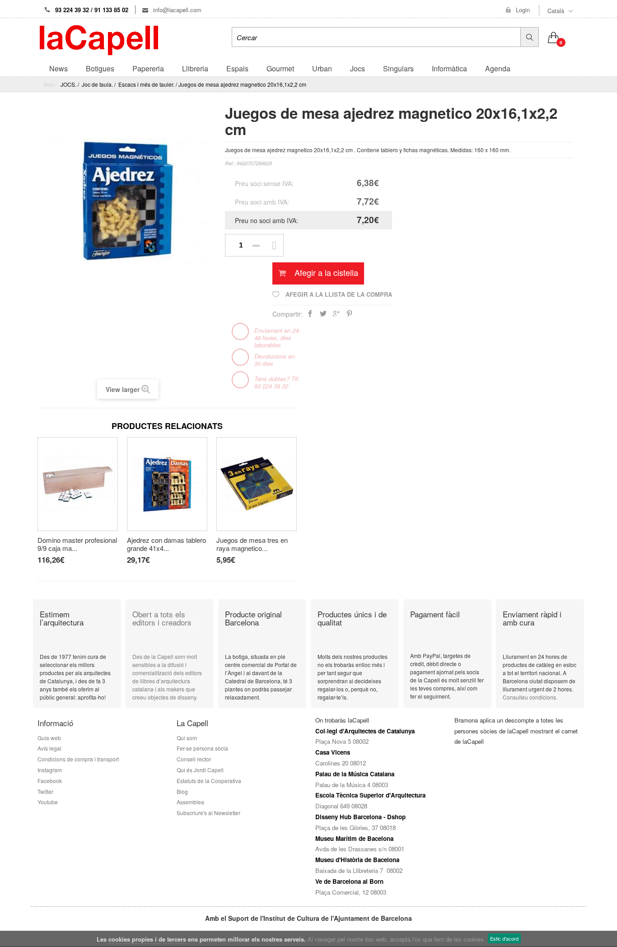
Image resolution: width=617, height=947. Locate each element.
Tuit (323, 315)
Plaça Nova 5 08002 (342, 741)
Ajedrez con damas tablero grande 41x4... (166, 544)
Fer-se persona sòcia (204, 748)
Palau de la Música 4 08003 (351, 784)
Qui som (187, 738)
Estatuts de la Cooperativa (209, 780)
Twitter (45, 791)
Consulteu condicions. (530, 697)
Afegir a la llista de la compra (338, 294)
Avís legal (49, 748)
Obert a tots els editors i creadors (162, 618)
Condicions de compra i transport (78, 759)
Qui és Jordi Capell (200, 770)
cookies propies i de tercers (147, 939)
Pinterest (349, 315)
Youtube (47, 802)
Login (523, 10)
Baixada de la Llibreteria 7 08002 (358, 870)
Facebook (49, 780)
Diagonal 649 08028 (341, 806)
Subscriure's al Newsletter (208, 812)
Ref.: (230, 163)
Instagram (49, 770)
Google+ (336, 315)
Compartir (310, 315)
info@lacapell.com (176, 9)
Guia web (49, 738)
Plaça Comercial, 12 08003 (350, 892)
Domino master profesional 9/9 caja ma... (77, 544)
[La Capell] (99, 39)
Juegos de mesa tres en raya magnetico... (252, 544)
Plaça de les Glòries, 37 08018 (355, 827)
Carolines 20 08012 (340, 763)
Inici (49, 84)
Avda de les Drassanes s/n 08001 (359, 848)
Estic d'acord (504, 938)
